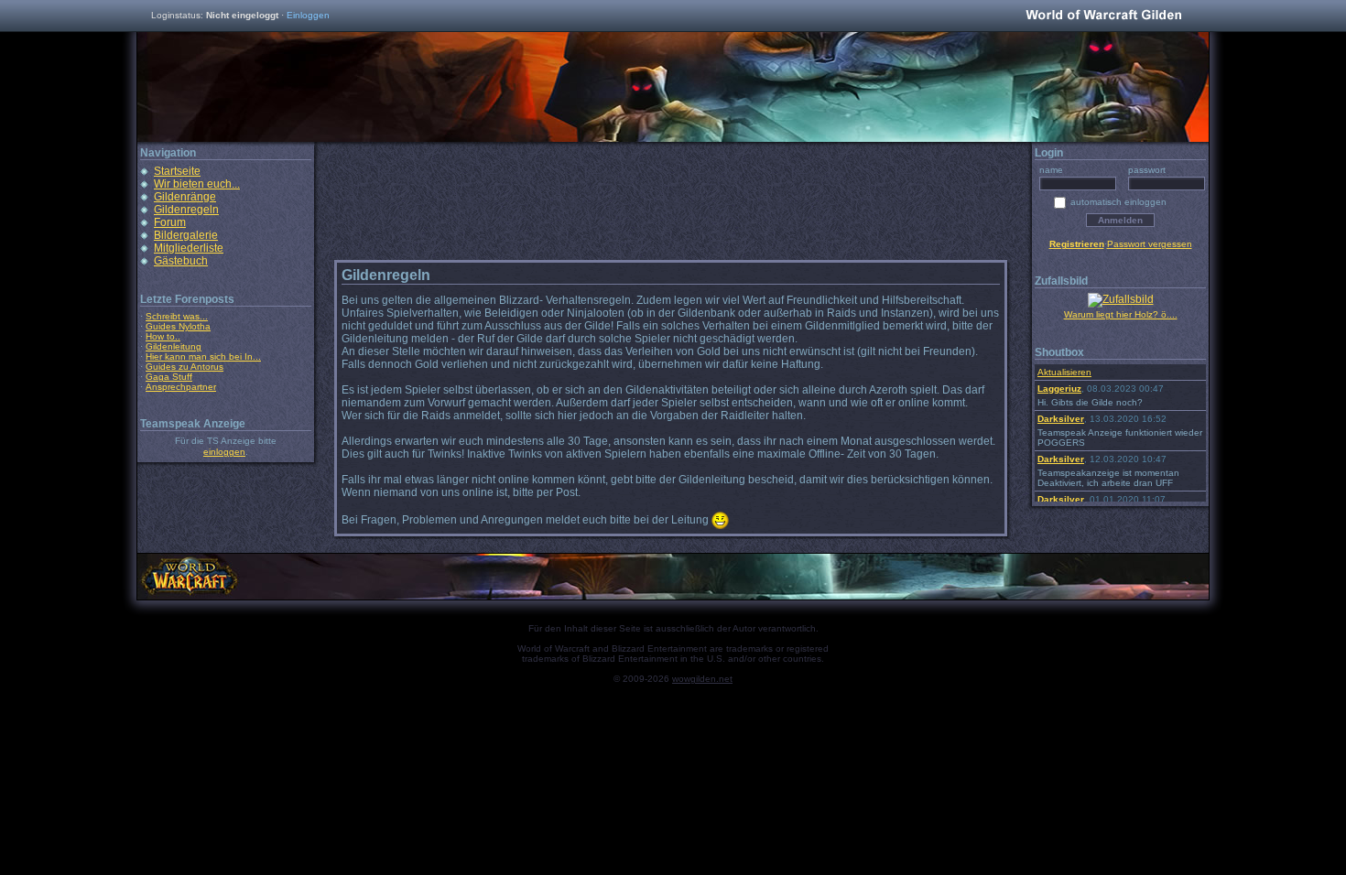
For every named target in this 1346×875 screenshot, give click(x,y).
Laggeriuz (1059, 388)
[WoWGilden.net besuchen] (1103, 16)
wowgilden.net (702, 679)
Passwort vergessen (1149, 244)
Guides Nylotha (178, 326)
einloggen (224, 452)
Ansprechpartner (181, 387)
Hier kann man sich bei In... (203, 356)
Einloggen (308, 15)
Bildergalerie (186, 235)
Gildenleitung (173, 346)
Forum (170, 222)
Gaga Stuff (169, 377)
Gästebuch (181, 260)
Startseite (177, 171)
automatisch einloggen (1118, 202)
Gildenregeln (186, 209)
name (1051, 170)
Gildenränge (185, 196)
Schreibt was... (177, 316)
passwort (1147, 170)
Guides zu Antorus (184, 367)
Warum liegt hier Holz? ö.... (1121, 314)
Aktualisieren (1064, 372)
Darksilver (1060, 419)
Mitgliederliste (188, 248)
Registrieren (1076, 244)
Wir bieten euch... (197, 184)
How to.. (163, 336)
